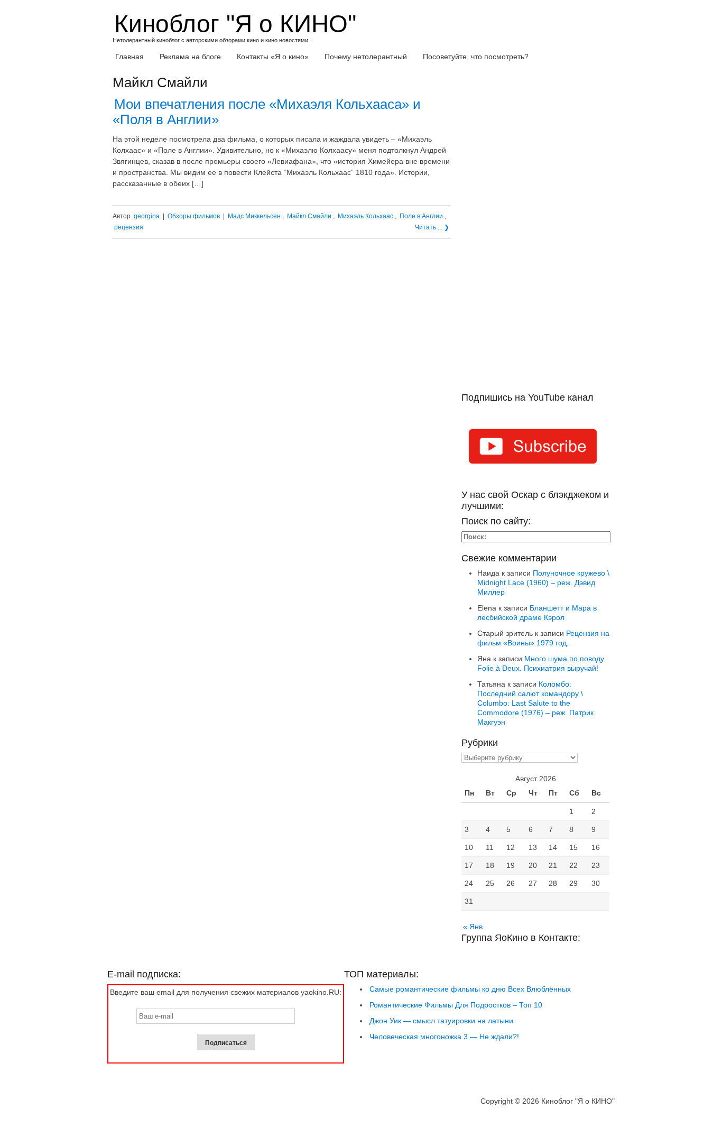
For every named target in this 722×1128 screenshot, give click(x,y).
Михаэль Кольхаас (365, 216)
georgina (147, 216)
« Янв (473, 926)
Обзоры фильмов (194, 216)
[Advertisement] (535, 233)
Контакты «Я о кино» (273, 56)
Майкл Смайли (309, 216)
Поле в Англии (421, 216)
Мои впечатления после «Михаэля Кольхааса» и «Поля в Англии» (267, 112)
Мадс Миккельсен (254, 216)
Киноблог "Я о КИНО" (235, 24)
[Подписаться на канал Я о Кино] (535, 448)
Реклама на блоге (190, 56)
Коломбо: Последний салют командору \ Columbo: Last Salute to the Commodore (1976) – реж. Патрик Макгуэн (535, 703)
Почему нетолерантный (366, 56)
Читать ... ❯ (432, 227)
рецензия (128, 227)
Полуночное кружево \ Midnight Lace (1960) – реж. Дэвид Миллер (543, 582)
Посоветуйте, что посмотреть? (476, 56)
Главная (129, 56)
